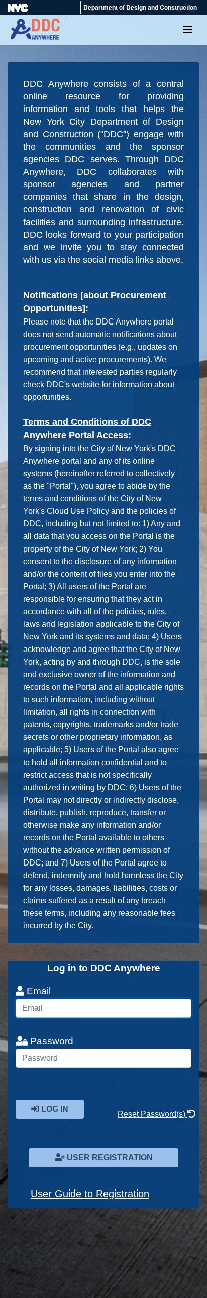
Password (50, 1041)
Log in (53, 1109)
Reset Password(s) (152, 1114)
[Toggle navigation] (188, 29)
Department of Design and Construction (140, 7)
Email (37, 991)
